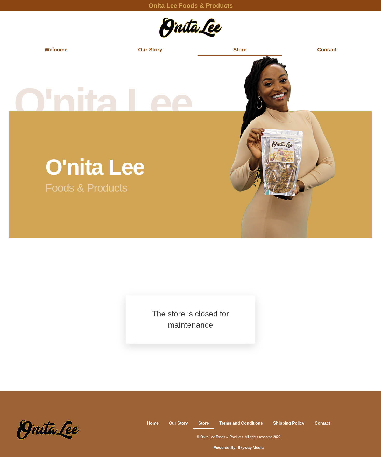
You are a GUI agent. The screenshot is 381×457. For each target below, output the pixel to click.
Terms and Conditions (241, 423)
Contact (326, 49)
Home (153, 423)
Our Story (150, 49)
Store (239, 49)
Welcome (56, 49)
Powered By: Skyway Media (238, 447)
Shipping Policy (288, 423)
